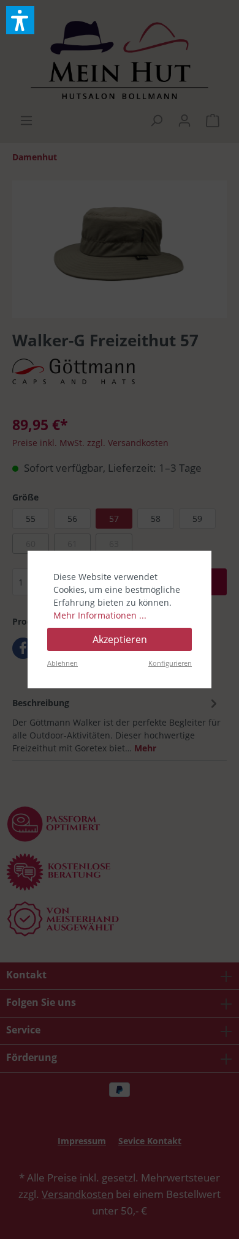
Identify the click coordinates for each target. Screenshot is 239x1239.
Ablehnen (62, 663)
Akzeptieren (120, 639)
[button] (20, 20)
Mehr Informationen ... (99, 615)
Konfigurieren (170, 663)
